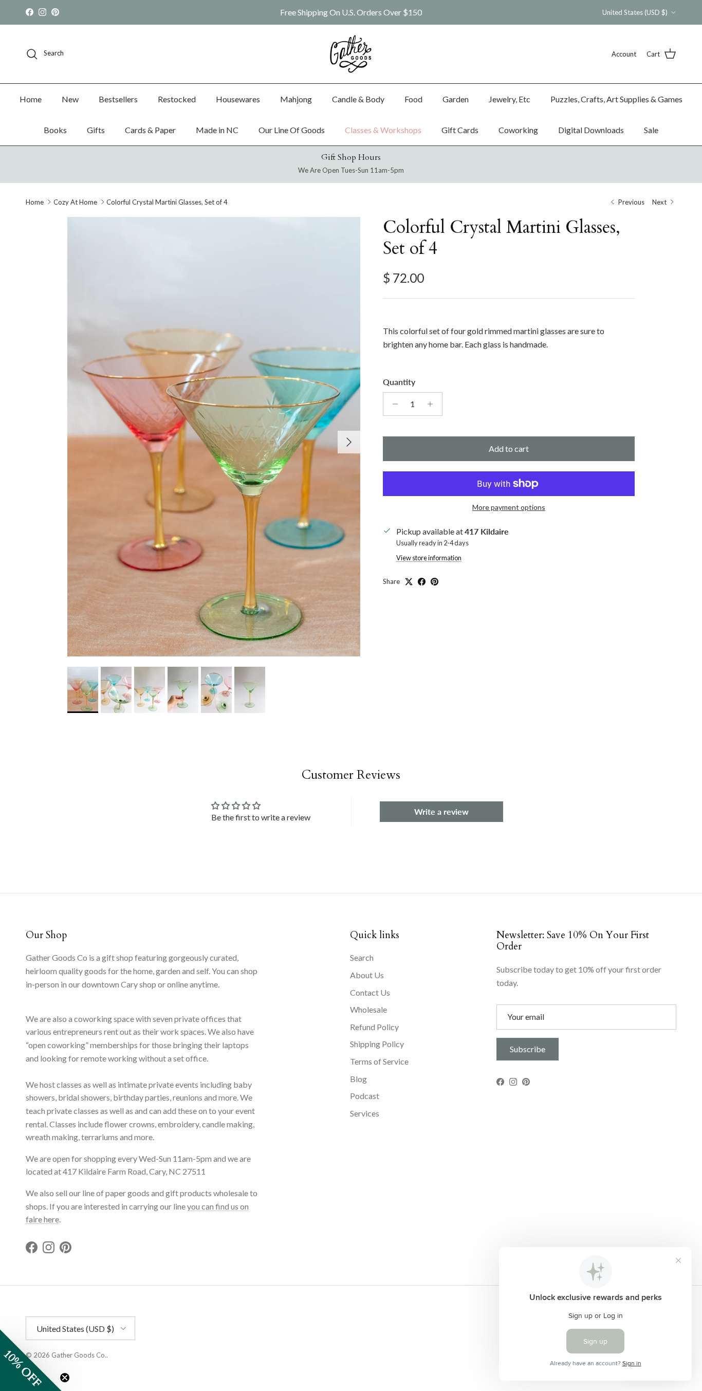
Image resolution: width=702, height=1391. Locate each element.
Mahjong (296, 99)
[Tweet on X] (409, 581)
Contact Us (370, 992)
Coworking (518, 130)
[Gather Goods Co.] (351, 54)
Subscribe (527, 1049)
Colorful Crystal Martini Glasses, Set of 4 (167, 202)
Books (55, 130)
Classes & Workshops (383, 130)
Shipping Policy (377, 1044)
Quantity (399, 382)
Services (364, 1113)
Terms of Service (379, 1061)
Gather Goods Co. (78, 1355)
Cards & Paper (150, 130)
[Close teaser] (65, 1377)
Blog (358, 1079)
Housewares (238, 99)
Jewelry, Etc (509, 99)
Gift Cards (459, 130)
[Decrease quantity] (392, 404)
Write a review (441, 811)
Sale (651, 130)
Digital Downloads (591, 130)
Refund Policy (374, 1027)
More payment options (508, 507)
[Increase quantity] (433, 404)
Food (413, 99)
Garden (455, 99)
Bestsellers (118, 99)
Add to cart (509, 448)
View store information (428, 558)
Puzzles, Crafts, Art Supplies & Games (616, 99)
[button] (31, 1360)
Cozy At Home (75, 202)
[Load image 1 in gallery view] (213, 436)
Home (31, 99)
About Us (367, 975)
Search (362, 957)
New (70, 99)
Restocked (177, 99)
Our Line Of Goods (291, 130)
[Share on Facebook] (422, 581)
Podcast (364, 1096)
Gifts (96, 130)
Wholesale (368, 1009)
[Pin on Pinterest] (434, 581)
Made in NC (217, 130)
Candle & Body (358, 99)
